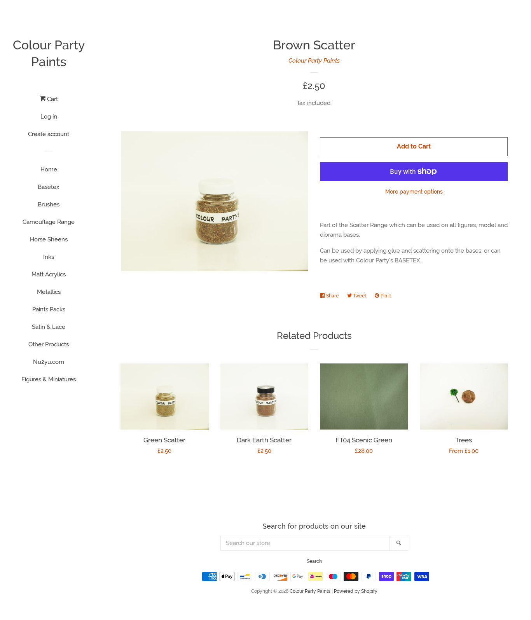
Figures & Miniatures (48, 379)
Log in (48, 116)
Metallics (49, 291)
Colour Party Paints (49, 53)
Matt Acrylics (48, 274)
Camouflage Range (49, 221)
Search (314, 561)
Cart (51, 99)
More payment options (414, 192)
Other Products (48, 344)
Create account (48, 134)
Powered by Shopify (355, 591)
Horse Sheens (49, 239)
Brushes (48, 204)
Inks (48, 256)
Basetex (48, 186)
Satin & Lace (48, 326)
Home (48, 169)
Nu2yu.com (48, 361)
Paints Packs (48, 309)
